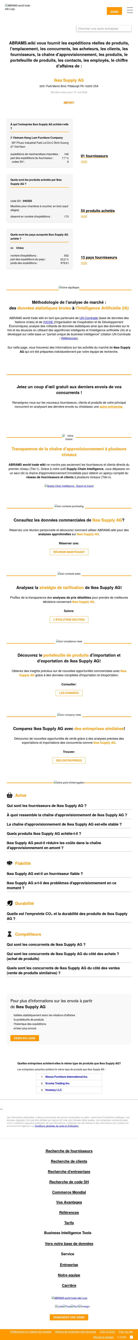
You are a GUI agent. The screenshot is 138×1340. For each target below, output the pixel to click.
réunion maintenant (69, 552)
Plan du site (126, 1332)
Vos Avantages (69, 1202)
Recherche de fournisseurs (69, 1150)
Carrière (69, 1285)
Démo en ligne (25, 1038)
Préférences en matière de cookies (30, 1332)
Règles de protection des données (75, 1332)
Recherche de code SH (69, 1181)
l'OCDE (48, 322)
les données (69, 693)
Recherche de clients (69, 1161)
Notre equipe (69, 1275)
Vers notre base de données (69, 1243)
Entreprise (69, 1264)
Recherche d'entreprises (69, 1171)
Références (69, 338)
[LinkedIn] (55, 1306)
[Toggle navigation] (130, 10)
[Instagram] (81, 1306)
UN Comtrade (88, 318)
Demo (114, 12)
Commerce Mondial (69, 1192)
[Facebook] (63, 1306)
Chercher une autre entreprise (98, 28)
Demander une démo (69, 1317)
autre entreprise (111, 406)
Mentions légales (103, 1337)
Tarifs (69, 1222)
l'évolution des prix (69, 619)
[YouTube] (71, 1306)
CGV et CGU (107, 1332)
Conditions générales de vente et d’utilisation (56, 1125)
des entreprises (69, 760)
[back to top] (1, 1109)
